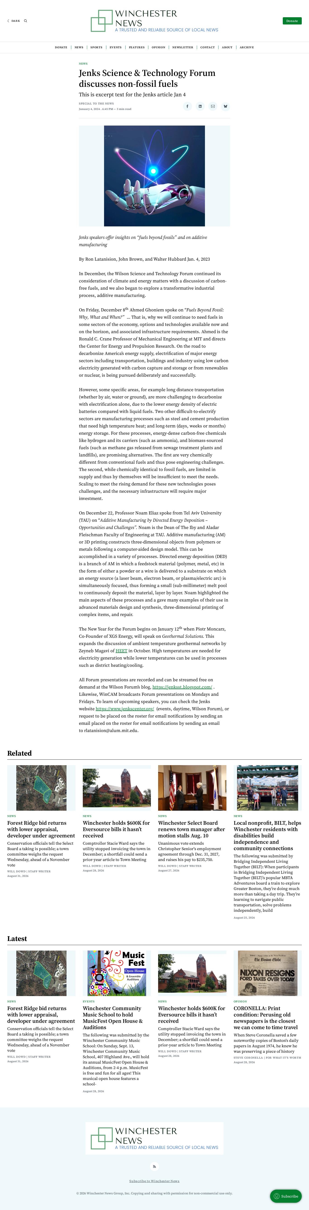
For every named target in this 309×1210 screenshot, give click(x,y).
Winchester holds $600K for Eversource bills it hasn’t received (116, 829)
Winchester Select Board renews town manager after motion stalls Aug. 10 (191, 829)
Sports (96, 47)
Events (116, 47)
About (227, 47)
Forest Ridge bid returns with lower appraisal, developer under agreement (41, 829)
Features (137, 47)
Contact (207, 47)
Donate (292, 21)
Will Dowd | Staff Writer (29, 871)
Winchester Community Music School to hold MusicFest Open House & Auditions (113, 1017)
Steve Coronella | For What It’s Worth (267, 1058)
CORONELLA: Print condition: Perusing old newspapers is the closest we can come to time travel (266, 1017)
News (79, 47)
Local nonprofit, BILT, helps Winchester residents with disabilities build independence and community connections (267, 835)
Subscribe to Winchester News (154, 1181)
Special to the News (96, 103)
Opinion (158, 47)
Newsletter (182, 47)
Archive (247, 47)
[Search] (25, 21)
